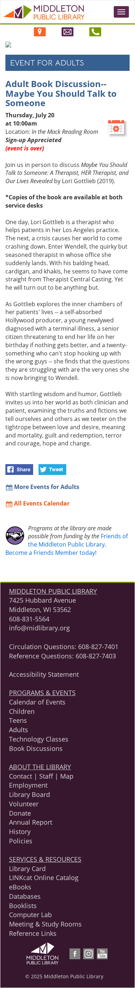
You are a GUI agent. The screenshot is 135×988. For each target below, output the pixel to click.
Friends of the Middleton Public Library (78, 540)
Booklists (23, 905)
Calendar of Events (37, 702)
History (20, 831)
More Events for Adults (46, 487)
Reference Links (33, 933)
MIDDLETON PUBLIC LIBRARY (53, 591)
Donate (20, 813)
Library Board (29, 794)
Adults (18, 729)
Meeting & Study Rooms (45, 924)
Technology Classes (38, 739)
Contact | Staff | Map (41, 776)
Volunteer (24, 803)
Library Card (27, 868)
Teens (18, 720)
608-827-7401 (98, 646)
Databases (25, 896)
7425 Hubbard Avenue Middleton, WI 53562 (42, 605)
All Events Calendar (41, 503)
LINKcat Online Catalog (43, 877)
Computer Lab (30, 914)
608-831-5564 (29, 619)
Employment (28, 785)
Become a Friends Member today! (50, 553)
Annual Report (30, 822)
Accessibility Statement (44, 674)
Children (22, 711)
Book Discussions (36, 748)
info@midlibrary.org (39, 628)
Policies (20, 841)
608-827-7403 (96, 656)
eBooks (20, 887)
